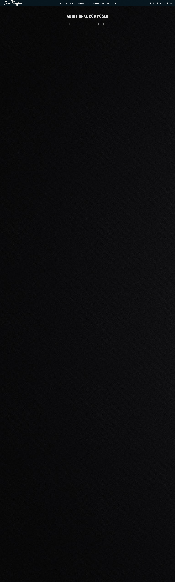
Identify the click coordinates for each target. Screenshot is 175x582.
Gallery (96, 3)
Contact (105, 3)
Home (61, 3)
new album (85, 23)
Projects (80, 3)
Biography (70, 3)
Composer (66, 23)
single (101, 23)
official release (94, 23)
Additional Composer (76, 23)
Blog (89, 3)
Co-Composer (108, 23)
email (114, 3)
